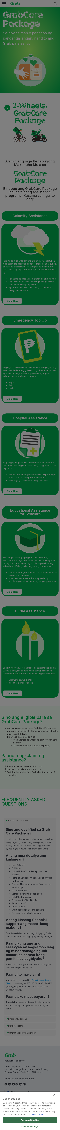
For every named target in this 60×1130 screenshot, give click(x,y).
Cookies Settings (29, 1126)
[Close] (54, 1095)
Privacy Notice (36, 1114)
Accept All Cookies (30, 1120)
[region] (30, 1111)
